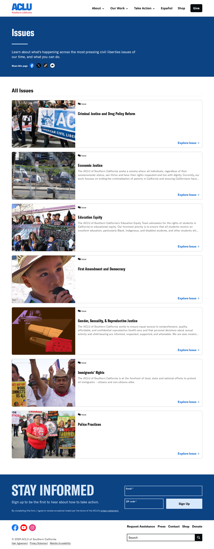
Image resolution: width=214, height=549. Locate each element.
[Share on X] (38, 67)
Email (129, 488)
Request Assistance (141, 526)
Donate (197, 526)
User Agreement (20, 543)
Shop (181, 8)
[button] (45, 66)
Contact (174, 526)
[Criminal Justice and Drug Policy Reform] (107, 124)
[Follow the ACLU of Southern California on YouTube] (23, 528)
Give (196, 8)
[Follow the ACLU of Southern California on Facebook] (15, 528)
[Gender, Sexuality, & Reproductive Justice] (107, 331)
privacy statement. (110, 510)
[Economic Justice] (107, 175)
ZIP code (131, 501)
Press (162, 526)
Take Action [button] (142, 8)
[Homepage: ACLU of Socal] (23, 8)
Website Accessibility (60, 543)
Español (166, 8)
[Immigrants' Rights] (107, 382)
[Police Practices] (107, 434)
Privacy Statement (39, 543)
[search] (198, 537)
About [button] (96, 8)
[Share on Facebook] (32, 67)
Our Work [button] (117, 8)
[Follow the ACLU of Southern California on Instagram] (32, 528)
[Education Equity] (107, 227)
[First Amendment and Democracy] (107, 279)
